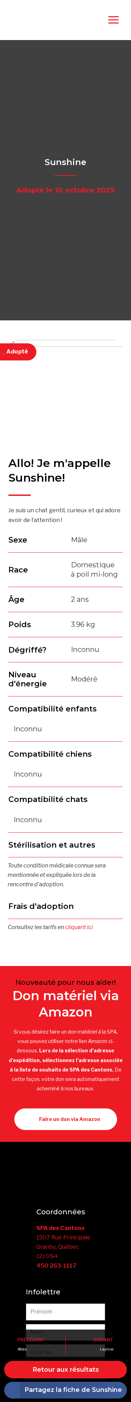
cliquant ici (79, 927)
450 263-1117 (56, 1265)
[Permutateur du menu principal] (113, 20)
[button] (65, 1390)
